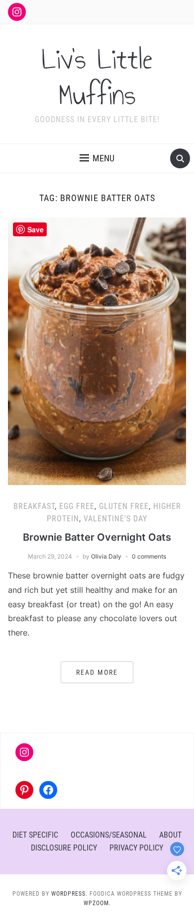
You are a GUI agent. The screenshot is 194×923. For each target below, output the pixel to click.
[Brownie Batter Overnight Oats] (97, 350)
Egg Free (77, 506)
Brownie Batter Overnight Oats (97, 537)
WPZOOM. (97, 903)
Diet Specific (35, 835)
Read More (97, 672)
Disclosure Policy (64, 847)
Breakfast (34, 506)
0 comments (149, 556)
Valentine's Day (115, 518)
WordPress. (69, 893)
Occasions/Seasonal (109, 835)
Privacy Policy (136, 847)
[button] (97, 158)
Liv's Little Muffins (97, 77)
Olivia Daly (106, 556)
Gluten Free (124, 506)
